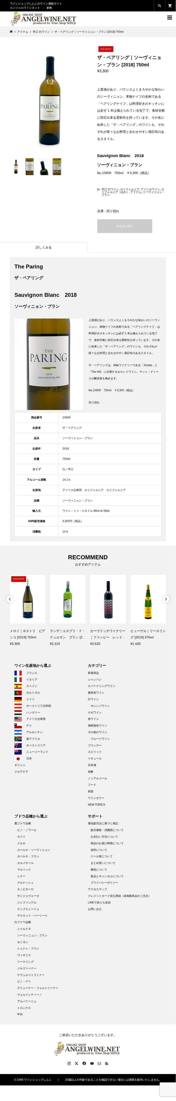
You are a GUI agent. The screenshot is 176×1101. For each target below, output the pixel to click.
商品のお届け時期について (107, 843)
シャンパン (95, 679)
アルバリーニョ (26, 1001)
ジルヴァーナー (26, 968)
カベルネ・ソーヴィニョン (33, 850)
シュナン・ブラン (28, 948)
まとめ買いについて (103, 863)
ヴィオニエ (24, 955)
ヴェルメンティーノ (29, 994)
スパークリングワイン (101, 686)
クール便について (102, 856)
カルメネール (25, 863)
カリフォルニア (129, 189)
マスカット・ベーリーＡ (32, 915)
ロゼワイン (95, 712)
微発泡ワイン (96, 692)
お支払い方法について (104, 836)
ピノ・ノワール (26, 830)
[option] (28, 611)
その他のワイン (97, 732)
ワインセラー (96, 798)
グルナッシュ (25, 882)
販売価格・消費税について (107, 830)
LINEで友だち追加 (99, 902)
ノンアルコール (97, 778)
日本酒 (92, 765)
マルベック (24, 869)
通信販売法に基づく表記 (103, 823)
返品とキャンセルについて (107, 876)
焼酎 (90, 771)
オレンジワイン (100, 705)
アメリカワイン (150, 189)
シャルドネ (24, 928)
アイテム (135, 192)
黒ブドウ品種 (22, 823)
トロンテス (24, 1008)
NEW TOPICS (96, 804)
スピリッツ (95, 751)
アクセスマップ (97, 889)
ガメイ (21, 836)
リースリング (25, 961)
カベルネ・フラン (28, 856)
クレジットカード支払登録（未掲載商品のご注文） (119, 895)
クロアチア (21, 771)
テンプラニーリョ (28, 909)
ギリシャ (19, 765)
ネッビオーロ (25, 889)
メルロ (21, 843)
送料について (99, 850)
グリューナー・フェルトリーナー (37, 988)
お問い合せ (95, 909)
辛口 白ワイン (110, 189)
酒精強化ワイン (97, 725)
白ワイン (93, 699)
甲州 (20, 1014)
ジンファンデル (26, 902)
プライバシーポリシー (104, 882)
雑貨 (90, 791)
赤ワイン (93, 719)
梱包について (99, 869)
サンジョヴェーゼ (28, 895)
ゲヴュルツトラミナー (31, 975)
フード (92, 784)
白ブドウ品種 (22, 922)
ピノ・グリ (24, 981)
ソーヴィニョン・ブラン (32, 935)
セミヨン (22, 942)
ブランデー (95, 745)
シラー (21, 876)
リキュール (95, 758)
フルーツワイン (100, 738)
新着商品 (93, 673)
